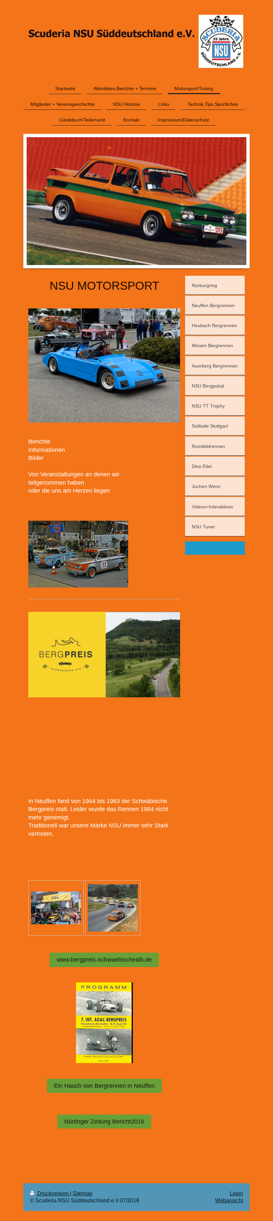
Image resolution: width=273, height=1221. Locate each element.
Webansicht (229, 1200)
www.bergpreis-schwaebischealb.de (104, 959)
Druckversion (53, 1193)
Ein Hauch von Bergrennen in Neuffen (104, 1085)
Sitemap (82, 1193)
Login (236, 1193)
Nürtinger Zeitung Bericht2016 (104, 1121)
